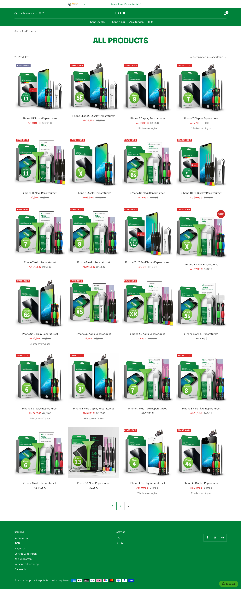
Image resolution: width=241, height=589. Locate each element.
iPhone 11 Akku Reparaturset (39, 193)
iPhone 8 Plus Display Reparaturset (93, 408)
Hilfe (150, 21)
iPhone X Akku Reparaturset (201, 264)
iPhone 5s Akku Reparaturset (201, 333)
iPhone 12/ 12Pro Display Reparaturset (147, 262)
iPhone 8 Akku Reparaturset (93, 262)
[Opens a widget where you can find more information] (228, 584)
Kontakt (121, 543)
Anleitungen (136, 21)
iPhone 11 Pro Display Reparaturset (201, 193)
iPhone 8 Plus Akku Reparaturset (201, 408)
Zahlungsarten (23, 558)
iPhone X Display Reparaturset (93, 193)
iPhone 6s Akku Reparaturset (147, 193)
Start (17, 31)
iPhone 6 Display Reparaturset (39, 408)
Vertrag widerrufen (26, 553)
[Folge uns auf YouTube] (222, 537)
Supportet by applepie (36, 580)
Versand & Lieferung (27, 564)
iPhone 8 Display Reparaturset (147, 118)
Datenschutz (22, 569)
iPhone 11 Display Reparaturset (40, 118)
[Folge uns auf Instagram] (215, 537)
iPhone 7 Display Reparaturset (201, 118)
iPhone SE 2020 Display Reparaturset (93, 115)
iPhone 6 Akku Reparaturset (39, 483)
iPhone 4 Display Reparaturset (147, 483)
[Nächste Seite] (128, 506)
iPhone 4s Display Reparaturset (201, 483)
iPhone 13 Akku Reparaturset (93, 483)
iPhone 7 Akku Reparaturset (39, 262)
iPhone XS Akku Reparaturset (93, 333)
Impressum (21, 538)
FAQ (118, 538)
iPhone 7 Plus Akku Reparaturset (147, 408)
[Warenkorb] (225, 13)
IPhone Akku (117, 21)
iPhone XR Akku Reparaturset (147, 333)
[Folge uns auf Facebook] (207, 537)
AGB (17, 543)
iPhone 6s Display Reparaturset (39, 333)
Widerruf (20, 548)
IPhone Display (96, 21)
